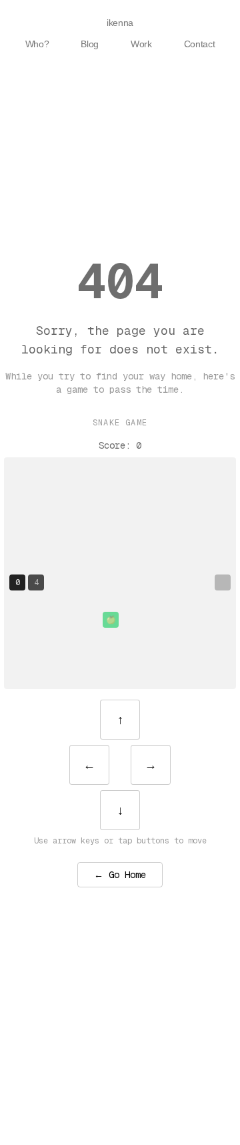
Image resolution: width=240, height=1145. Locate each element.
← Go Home (120, 875)
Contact (199, 44)
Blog (90, 44)
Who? (37, 44)
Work (141, 44)
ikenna (120, 22)
